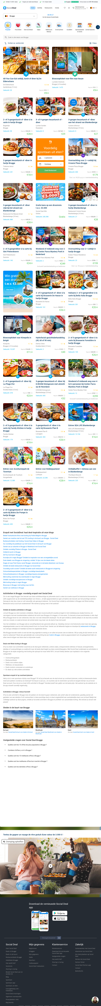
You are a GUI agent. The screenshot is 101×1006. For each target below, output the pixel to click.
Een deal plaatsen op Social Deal (84, 955)
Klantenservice (57, 948)
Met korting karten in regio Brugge (15, 582)
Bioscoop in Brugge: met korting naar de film (18, 585)
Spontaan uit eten (12, 986)
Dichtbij (39, 8)
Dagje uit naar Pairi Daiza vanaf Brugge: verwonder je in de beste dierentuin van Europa (33, 563)
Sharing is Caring (11, 969)
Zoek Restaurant (50, 170)
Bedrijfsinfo (79, 971)
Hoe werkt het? (11, 963)
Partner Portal (79, 962)
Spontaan (9, 980)
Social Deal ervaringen (13, 994)
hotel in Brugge (54, 635)
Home (33, 8)
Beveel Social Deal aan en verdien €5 (14, 973)
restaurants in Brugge (88, 626)
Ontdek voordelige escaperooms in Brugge (17, 580)
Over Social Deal (11, 948)
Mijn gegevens (34, 954)
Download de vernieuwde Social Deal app (60, 952)
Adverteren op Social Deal (83, 951)
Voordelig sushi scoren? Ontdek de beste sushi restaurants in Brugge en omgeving (31, 569)
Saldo (31, 957)
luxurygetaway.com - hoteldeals (12, 990)
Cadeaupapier (33, 963)
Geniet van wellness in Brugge (13, 588)
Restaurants (48, 8)
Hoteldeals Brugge (12, 960)
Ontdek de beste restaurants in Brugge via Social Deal (21, 566)
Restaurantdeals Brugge (14, 957)
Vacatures (9, 966)
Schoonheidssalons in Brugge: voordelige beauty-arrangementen (25, 574)
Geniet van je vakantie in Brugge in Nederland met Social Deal (24, 547)
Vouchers (32, 960)
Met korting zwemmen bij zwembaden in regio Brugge (21, 577)
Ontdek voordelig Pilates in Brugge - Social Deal (19, 549)
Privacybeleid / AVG (12, 999)
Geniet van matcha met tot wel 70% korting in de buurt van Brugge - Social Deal (30, 538)
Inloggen (32, 951)
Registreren (33, 948)
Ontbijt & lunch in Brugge (11, 552)
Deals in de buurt (11, 954)
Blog (7, 977)
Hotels (57, 8)
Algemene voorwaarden (14, 996)
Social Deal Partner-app (83, 965)
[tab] (50, 745)
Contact (54, 965)
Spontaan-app (10, 983)
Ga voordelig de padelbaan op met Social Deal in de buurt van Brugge (27, 544)
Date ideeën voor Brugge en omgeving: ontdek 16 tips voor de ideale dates (28, 560)
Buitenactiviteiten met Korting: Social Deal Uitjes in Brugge (23, 541)
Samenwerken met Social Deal (85, 948)
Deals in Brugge (11, 951)
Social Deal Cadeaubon (36, 966)
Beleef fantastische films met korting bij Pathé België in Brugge (25, 536)
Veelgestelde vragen (58, 956)
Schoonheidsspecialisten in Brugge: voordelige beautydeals (23, 571)
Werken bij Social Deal (82, 959)
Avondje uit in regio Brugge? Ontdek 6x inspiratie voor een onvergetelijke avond (30, 558)
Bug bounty (9, 1002)
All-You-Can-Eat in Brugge (12, 555)
